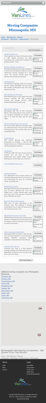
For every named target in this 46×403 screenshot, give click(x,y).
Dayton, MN (5, 293)
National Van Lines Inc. (11, 186)
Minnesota (14, 39)
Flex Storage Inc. (9, 82)
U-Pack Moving (9, 138)
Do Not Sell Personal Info (33, 374)
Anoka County (24, 39)
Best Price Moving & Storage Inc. (14, 201)
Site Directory (11, 37)
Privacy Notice (30, 367)
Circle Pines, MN (7, 298)
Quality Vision (30, 372)
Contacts (4, 369)
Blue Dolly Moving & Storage (13, 94)
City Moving (8, 151)
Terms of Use (30, 369)
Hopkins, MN (5, 288)
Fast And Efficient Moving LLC (13, 164)
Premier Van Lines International (14, 232)
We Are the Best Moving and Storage (16, 124)
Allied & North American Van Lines (15, 216)
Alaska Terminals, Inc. (11, 54)
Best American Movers (11, 109)
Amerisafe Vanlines (10, 174)
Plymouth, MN (6, 276)
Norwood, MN (6, 279)
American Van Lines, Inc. (12, 246)
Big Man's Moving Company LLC (14, 67)
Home (3, 37)
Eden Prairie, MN (7, 291)
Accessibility (30, 365)
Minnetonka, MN (7, 286)
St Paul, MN (5, 283)
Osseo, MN (5, 295)
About (3, 367)
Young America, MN (8, 281)
